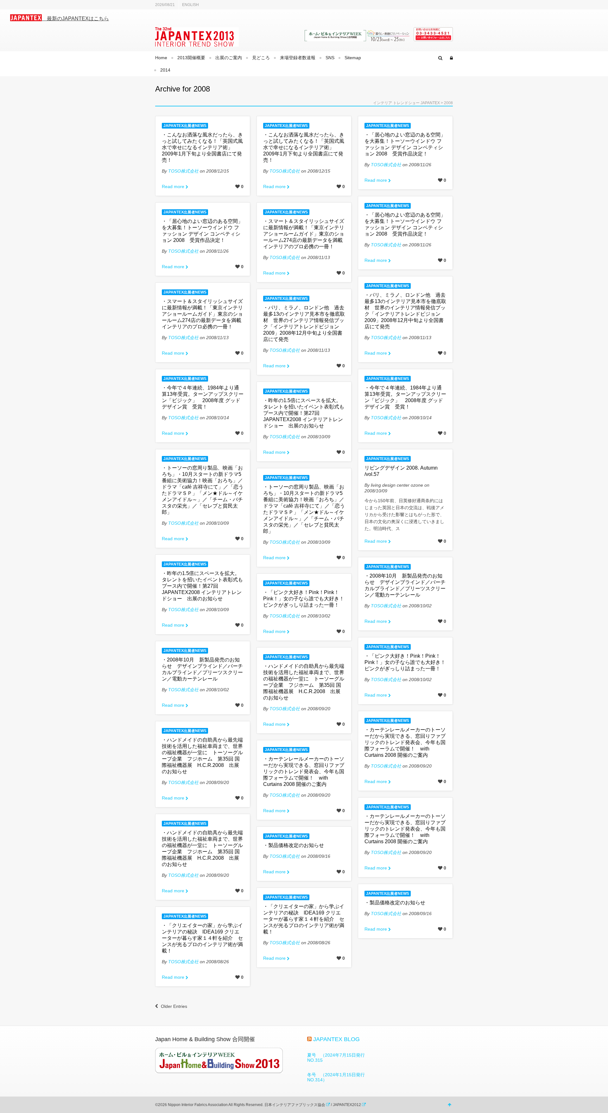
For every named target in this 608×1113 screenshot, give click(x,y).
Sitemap (353, 57)
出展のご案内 (228, 57)
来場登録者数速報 (297, 57)
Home (161, 57)
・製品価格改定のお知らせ (293, 845)
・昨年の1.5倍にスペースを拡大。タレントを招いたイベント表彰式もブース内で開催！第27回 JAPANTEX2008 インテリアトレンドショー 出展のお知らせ (303, 413)
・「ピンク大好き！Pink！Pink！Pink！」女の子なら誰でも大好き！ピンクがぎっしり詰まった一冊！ (303, 599)
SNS (330, 57)
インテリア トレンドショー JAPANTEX (406, 103)
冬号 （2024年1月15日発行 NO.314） (338, 1077)
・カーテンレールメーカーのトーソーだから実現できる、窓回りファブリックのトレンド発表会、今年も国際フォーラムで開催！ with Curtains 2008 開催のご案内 (405, 742)
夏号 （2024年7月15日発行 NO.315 (338, 1058)
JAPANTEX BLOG (336, 1039)
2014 (165, 70)
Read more (173, 186)
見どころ (261, 57)
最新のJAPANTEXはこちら (75, 18)
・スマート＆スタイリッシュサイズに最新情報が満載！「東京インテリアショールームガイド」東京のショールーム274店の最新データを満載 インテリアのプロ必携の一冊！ (305, 233)
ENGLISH (190, 5)
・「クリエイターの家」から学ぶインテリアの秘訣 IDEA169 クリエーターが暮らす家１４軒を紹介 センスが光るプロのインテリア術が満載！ (303, 919)
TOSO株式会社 (183, 171)
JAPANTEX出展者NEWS (184, 125)
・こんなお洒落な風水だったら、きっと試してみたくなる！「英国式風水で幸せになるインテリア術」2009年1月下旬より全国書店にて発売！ (202, 147)
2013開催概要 (191, 57)
